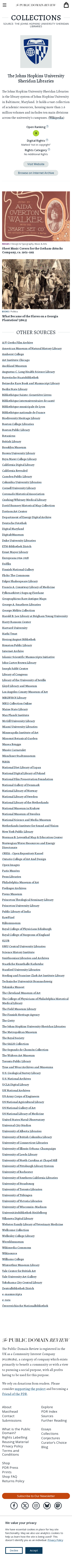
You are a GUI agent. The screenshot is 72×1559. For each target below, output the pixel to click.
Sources (47, 1416)
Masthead (10, 1411)
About (7, 1407)
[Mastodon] (58, 1505)
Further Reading (54, 1420)
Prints (7, 1472)
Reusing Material (15, 1442)
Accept (34, 1550)
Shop (6, 1463)
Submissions (11, 1420)
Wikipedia (56, 117)
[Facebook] (14, 1505)
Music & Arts (41, 244)
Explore (47, 1407)
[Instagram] (36, 1505)
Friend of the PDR (14, 1394)
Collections (49, 1433)
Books (5, 311)
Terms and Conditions (10, 1452)
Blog (44, 1447)
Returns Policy (13, 1481)
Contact (8, 1416)
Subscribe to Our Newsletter (36, 1496)
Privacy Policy (12, 1446)
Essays (46, 1429)
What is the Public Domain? (16, 1431)
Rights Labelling (14, 1437)
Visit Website (35, 164)
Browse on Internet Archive (36, 173)
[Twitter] (25, 1505)
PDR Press (10, 1467)
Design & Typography (23, 244)
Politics (14, 311)
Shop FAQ (9, 1476)
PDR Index (49, 1411)
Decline (14, 1550)
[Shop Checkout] (66, 5)
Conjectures (50, 1438)
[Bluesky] (47, 1505)
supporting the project (30, 1389)
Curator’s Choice (54, 1442)
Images (6, 243)
